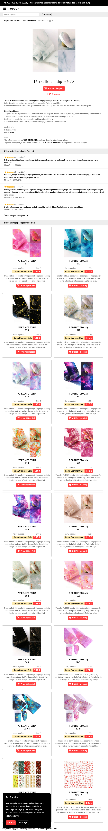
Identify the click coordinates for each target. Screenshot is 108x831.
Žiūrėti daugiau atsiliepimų (15, 216)
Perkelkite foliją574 (26, 328)
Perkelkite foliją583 (78, 594)
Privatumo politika (45, 829)
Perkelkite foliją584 (26, 661)
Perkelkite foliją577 (78, 395)
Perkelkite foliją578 (26, 461)
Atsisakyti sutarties (28, 829)
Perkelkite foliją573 (78, 262)
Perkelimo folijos (29, 21)
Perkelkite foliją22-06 (26, 727)
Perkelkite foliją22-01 (78, 661)
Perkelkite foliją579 (78, 461)
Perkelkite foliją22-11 (78, 727)
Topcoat (14, 8)
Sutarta (11, 822)
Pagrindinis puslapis (12, 21)
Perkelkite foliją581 (78, 528)
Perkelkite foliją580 (26, 528)
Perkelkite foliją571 (26, 262)
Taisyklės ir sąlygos (10, 829)
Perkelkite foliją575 (78, 328)
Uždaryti (23, 822)
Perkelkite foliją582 (26, 594)
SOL (56, 829)
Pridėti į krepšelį (55, 88)
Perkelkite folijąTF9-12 (78, 793)
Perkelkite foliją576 (26, 395)
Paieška (47, 14)
